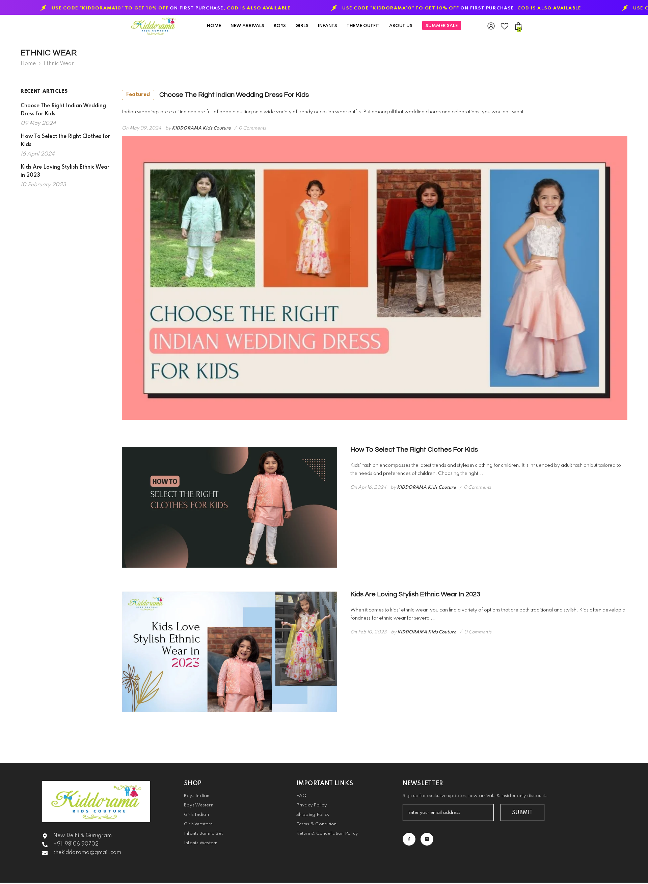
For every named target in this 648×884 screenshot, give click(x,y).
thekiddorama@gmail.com (87, 852)
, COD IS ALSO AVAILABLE (363, 8)
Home (28, 63)
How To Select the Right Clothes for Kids (414, 449)
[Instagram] (427, 839)
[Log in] (491, 26)
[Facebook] (409, 839)
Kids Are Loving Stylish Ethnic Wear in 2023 (415, 594)
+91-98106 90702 (76, 844)
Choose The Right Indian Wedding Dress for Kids (217, 94)
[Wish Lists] (504, 26)
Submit (522, 813)
